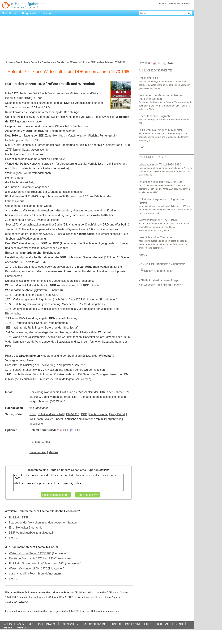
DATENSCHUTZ (70, 624)
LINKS (147, 624)
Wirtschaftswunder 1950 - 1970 (28, 568)
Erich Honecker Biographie (25, 527)
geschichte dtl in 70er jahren (26, 573)
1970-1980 (72, 414)
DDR (32, 414)
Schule (9, 62)
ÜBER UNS (161, 624)
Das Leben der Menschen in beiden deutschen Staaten (43, 522)
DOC (77, 430)
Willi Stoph (36, 419)
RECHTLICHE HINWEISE (42, 624)
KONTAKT (177, 624)
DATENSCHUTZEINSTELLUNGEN (102, 624)
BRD (84, 414)
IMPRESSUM (132, 624)
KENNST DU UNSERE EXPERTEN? (162, 264)
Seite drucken (37, 452)
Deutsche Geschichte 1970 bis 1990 (31, 558)
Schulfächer (9, 13)
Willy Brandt (117, 414)
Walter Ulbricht (54, 419)
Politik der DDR (18, 517)
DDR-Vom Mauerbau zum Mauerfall (31, 532)
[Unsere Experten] (157, 270)
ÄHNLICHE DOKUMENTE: (156, 70)
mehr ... (13, 537)
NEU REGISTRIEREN (179, 3)
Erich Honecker (98, 414)
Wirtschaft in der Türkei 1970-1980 (30, 553)
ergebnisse (114, 419)
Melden (53, 452)
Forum (53, 547)
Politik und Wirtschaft (51, 414)
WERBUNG (22, 627)
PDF (66, 430)
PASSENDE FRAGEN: (153, 157)
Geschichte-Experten (85, 470)
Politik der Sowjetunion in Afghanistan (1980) (36, 563)
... (143, 147)
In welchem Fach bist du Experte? (162, 284)
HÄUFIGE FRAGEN (13, 624)
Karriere (48, 13)
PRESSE (7, 627)
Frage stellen (30, 13)
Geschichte (21, 62)
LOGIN (162, 3)
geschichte (36, 423)
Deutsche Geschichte (42, 62)
